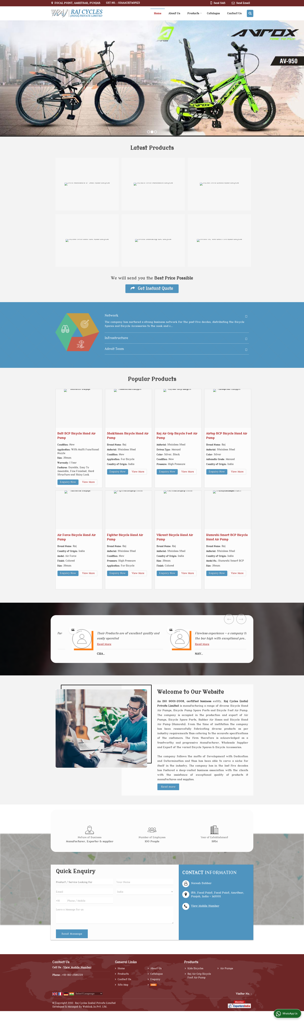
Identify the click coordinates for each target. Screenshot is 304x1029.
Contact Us (234, 13)
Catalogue (213, 13)
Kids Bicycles (195, 968)
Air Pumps (226, 968)
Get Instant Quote (155, 288)
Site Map (123, 985)
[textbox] (84, 882)
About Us (174, 13)
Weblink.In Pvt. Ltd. (95, 1006)
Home (157, 13)
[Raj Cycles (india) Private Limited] (76, 13)
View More (88, 482)
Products (193, 13)
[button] (205, 905)
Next (241, 619)
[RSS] (153, 985)
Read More (94, 644)
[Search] (250, 13)
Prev (229, 619)
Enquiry (155, 979)
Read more (168, 786)
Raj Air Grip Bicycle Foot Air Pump (199, 976)
